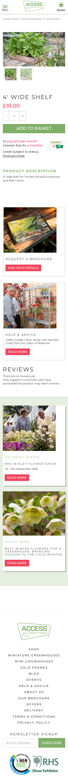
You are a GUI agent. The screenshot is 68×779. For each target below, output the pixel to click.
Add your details (23, 268)
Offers (34, 704)
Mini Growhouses (34, 661)
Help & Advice (34, 686)
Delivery (34, 710)
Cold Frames (34, 667)
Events (34, 679)
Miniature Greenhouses (34, 655)
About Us (34, 692)
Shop (34, 649)
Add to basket (34, 128)
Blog (34, 673)
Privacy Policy (34, 722)
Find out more (14, 156)
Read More (17, 352)
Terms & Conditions (34, 716)
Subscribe (52, 743)
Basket (61, 10)
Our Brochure (34, 698)
